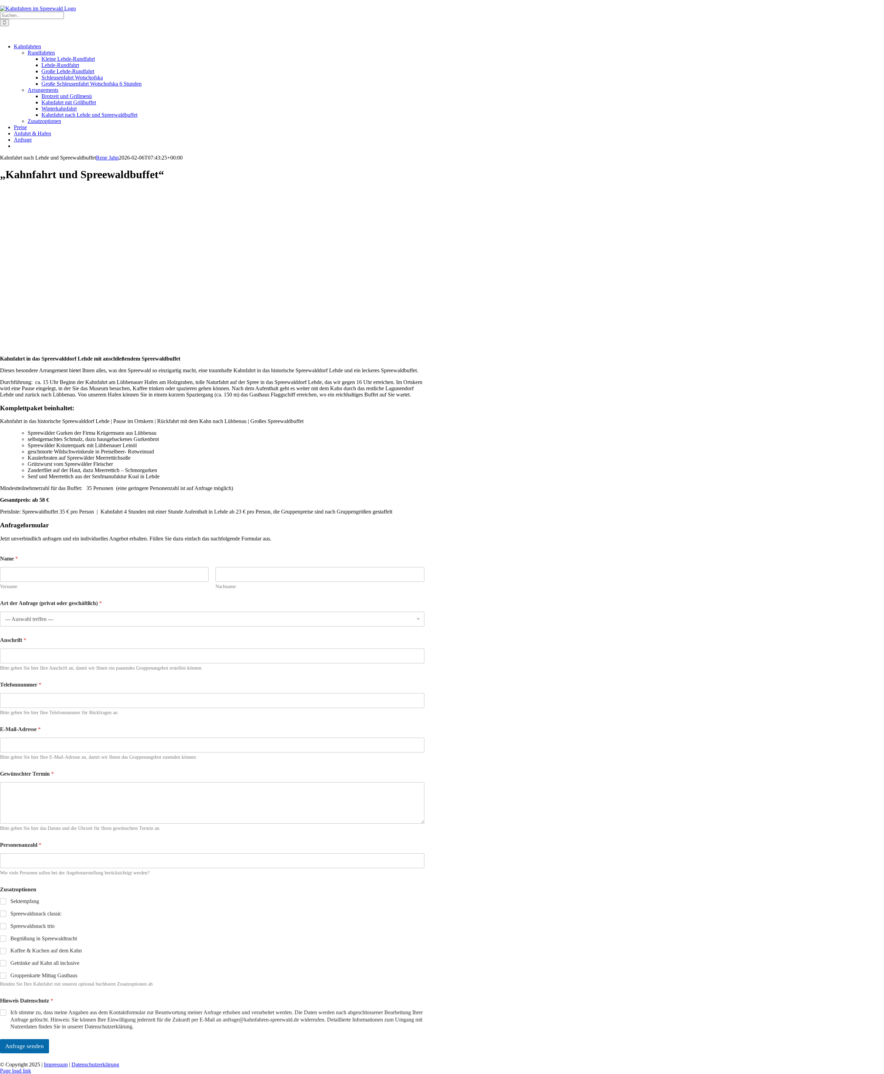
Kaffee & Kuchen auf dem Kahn (46, 950)
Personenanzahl (20, 845)
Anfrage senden (24, 1046)
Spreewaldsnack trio (32, 926)
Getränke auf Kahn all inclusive (44, 963)
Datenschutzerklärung (95, 1064)
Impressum (56, 1064)
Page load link (15, 1071)
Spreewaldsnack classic (35, 914)
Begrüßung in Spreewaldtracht (43, 938)
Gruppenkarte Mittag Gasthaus (43, 975)
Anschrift (13, 640)
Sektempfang (24, 901)
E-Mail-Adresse (20, 729)
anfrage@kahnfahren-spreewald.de (126, 2)
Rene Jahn (107, 158)
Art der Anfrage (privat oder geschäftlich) (51, 603)
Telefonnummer (20, 685)
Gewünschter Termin (27, 774)
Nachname (225, 586)
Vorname (8, 586)
